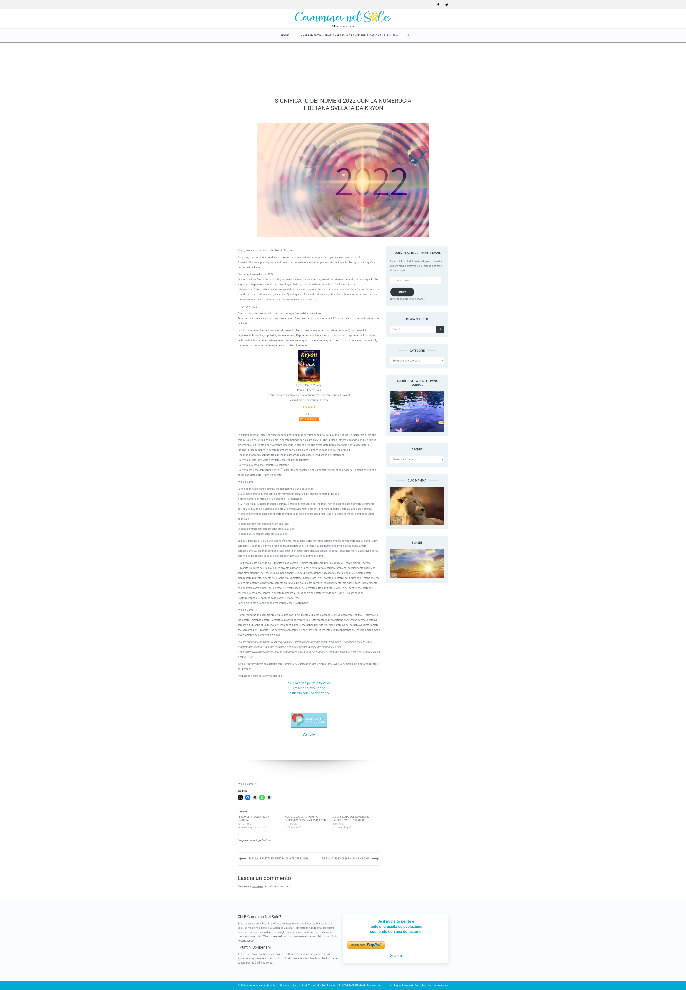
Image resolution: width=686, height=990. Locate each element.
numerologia (255, 840)
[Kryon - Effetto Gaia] (309, 352)
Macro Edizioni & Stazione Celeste (309, 400)
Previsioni (266, 840)
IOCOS (376, 985)
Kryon (299, 384)
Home (285, 35)
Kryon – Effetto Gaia (309, 389)
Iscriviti (402, 292)
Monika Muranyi (313, 384)
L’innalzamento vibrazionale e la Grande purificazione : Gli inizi (346, 35)
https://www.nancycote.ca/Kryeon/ (263, 651)
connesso (257, 886)
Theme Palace (439, 985)
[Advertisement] (343, 69)
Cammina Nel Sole (258, 985)
